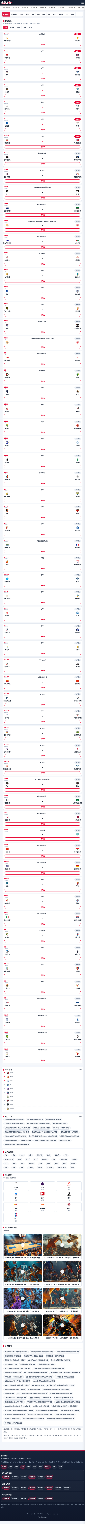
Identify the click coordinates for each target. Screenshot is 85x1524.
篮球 (30, 27)
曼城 (6, 1168)
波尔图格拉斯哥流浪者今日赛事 (60, 1360)
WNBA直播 (71, 7)
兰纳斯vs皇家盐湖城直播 (27, 1364)
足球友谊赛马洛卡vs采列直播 (69, 1132)
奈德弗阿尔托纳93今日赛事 (13, 1373)
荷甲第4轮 (42, 253)
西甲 (33, 14)
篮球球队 (49, 1477)
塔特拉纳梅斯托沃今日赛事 (46, 1364)
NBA (72, 14)
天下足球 (42, 830)
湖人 (27, 1159)
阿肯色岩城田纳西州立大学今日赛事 (15, 1136)
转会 (56, 1163)
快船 (72, 1168)
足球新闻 (6, 1488)
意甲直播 (34, 7)
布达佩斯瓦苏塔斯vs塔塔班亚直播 (15, 1414)
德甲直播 (43, 7)
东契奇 (40, 1168)
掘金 (22, 1168)
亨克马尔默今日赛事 (34, 1389)
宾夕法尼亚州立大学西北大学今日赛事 (68, 1352)
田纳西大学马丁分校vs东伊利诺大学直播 (40, 1414)
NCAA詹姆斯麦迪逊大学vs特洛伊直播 (35, 1373)
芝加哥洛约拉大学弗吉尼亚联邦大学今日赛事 (39, 1377)
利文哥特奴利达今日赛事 (53, 1119)
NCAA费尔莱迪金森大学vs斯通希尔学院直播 (60, 1419)
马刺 (14, 1168)
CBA (67, 14)
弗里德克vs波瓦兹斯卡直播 (41, 1128)
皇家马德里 (64, 1159)
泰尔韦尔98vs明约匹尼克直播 (70, 1410)
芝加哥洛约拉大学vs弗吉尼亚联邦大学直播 (45, 1132)
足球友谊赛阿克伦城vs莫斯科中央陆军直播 (17, 1128)
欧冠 (48, 1155)
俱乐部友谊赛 (42, 321)
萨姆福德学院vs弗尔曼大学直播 (33, 1356)
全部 (5, 27)
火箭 (14, 1163)
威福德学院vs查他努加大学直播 (69, 1136)
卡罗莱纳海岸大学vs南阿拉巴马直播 (15, 1398)
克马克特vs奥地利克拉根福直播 (65, 1414)
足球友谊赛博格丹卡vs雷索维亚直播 (40, 1398)
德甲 (43, 14)
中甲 (42, 270)
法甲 (49, 14)
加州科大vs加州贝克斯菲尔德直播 (38, 1360)
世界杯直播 (6, 7)
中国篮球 (44, 1159)
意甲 (38, 14)
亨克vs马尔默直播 (64, 1140)
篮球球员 (14, 1498)
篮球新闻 (14, 1488)
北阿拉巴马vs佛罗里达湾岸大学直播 (45, 1140)
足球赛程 (13, 1178)
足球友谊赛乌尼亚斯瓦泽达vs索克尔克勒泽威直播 (65, 1373)
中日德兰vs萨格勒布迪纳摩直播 (14, 1123)
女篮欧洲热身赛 (42, 677)
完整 (80, 1069)
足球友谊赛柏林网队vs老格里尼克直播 (38, 1123)
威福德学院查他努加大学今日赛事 (15, 1360)
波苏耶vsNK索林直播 (11, 1140)
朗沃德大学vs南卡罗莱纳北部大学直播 (16, 1352)
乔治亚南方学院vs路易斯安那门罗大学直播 (39, 1402)
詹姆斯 (73, 1163)
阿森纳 (74, 1159)
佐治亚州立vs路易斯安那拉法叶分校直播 (68, 1402)
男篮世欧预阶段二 (42, 541)
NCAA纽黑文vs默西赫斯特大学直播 (44, 1381)
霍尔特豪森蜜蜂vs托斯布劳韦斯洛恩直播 (64, 1406)
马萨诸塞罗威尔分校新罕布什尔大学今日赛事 (60, 1385)
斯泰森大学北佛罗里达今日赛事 (63, 1398)
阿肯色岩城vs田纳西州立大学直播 (15, 1389)
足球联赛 (23, 1477)
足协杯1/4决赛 (42, 1016)
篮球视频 (66, 1488)
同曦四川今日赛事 (26, 1140)
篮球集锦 (49, 1488)
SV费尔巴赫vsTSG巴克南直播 (65, 1377)
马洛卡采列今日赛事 (38, 1385)
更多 (80, 1116)
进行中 (12, 27)
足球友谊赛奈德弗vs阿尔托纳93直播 (61, 1393)
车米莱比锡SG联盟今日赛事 (61, 1128)
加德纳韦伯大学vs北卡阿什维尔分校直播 (17, 1144)
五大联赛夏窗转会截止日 (42, 779)
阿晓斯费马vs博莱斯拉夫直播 (55, 1356)
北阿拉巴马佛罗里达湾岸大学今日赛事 (42, 1352)
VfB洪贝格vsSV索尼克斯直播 (13, 1377)
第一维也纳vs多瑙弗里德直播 (13, 1423)
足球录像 (23, 1488)
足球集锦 (40, 1488)
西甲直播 (25, 7)
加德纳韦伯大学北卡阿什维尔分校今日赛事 (17, 1381)
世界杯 (21, 14)
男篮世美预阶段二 (42, 998)
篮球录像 (32, 1488)
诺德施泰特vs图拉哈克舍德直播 (14, 1119)
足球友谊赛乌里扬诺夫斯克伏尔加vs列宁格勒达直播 (48, 1368)
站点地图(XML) (42, 1517)
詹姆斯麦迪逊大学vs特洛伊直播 (14, 1402)
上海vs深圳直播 (9, 1393)
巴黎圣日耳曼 (62, 1168)
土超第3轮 (42, 34)
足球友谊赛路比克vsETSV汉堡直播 (33, 1419)
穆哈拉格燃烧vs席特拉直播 (13, 1356)
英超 (27, 14)
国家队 (57, 1155)
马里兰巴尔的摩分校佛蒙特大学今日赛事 (17, 1385)
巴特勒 (31, 1168)
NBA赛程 (6, 1178)
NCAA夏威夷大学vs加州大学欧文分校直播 (17, 1368)
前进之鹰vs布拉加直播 (59, 1123)
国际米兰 (31, 1163)
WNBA (61, 14)
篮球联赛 (32, 1477)
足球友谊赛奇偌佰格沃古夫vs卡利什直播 (17, 1132)
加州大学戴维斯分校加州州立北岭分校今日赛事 (43, 1136)
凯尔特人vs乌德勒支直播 (12, 1419)
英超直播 (16, 7)
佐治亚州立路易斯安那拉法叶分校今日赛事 (56, 1389)
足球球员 (6, 1498)
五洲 (40, 1163)
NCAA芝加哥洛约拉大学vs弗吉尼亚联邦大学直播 (32, 1393)
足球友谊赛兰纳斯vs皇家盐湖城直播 (47, 1410)
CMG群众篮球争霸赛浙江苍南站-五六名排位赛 (42, 221)
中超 (54, 14)
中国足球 (39, 1155)
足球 (24, 27)
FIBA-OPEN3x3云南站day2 (42, 187)
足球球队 (40, 1477)
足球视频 (58, 1488)
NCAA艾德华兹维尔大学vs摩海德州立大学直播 (19, 1410)
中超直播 (61, 7)
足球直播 (6, 14)
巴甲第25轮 (42, 660)
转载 (22, 1163)
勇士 (35, 1159)
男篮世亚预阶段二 (42, 204)
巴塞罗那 (49, 1168)
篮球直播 (14, 14)
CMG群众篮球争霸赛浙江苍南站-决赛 (42, 338)
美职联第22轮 (42, 153)
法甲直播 (52, 7)
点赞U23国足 (9, 1159)
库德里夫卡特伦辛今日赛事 (41, 1406)
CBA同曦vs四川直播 (11, 1364)
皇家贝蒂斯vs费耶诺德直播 (35, 1119)
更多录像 (6, 1230)
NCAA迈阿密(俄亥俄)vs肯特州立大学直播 (17, 1406)
